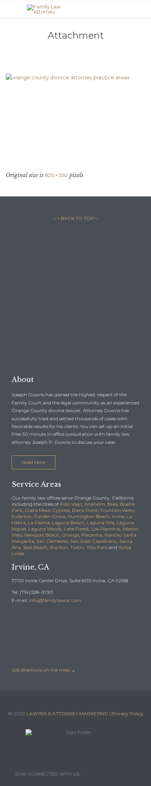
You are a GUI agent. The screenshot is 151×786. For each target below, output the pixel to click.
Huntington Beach (89, 516)
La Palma (39, 522)
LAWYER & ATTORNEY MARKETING (67, 713)
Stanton (59, 547)
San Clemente (52, 541)
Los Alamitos (105, 529)
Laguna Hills (100, 522)
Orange (70, 535)
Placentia (91, 535)
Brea (112, 504)
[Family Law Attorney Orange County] (81, 9)
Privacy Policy (127, 713)
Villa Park (97, 547)
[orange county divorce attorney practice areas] (75, 119)
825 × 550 (56, 175)
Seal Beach (35, 547)
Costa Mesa (37, 510)
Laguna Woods (45, 529)
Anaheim (94, 504)
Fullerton (22, 516)
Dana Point (85, 510)
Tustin (77, 547)
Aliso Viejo (71, 504)
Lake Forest (76, 529)
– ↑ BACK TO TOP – (75, 218)
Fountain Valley (117, 510)
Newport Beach (41, 535)
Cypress (61, 510)
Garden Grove (49, 516)
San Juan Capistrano (93, 541)
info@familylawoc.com (55, 600)
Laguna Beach (68, 522)
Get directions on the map (41, 670)
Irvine (118, 516)
